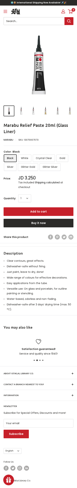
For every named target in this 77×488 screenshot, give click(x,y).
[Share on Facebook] (50, 237)
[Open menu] (5, 11)
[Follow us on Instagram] (19, 468)
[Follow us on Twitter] (12, 468)
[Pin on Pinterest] (57, 237)
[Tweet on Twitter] (64, 237)
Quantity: (10, 198)
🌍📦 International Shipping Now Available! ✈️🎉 (38, 2)
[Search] (68, 21)
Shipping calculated (47, 182)
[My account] (63, 11)
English (9, 450)
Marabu (8, 139)
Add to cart (38, 211)
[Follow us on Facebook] (6, 468)
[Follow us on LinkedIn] (26, 468)
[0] (70, 11)
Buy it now (38, 223)
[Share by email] (70, 237)
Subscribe (16, 434)
